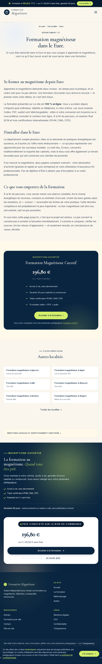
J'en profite (85, 3)
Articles (7, 615)
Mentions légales (61, 615)
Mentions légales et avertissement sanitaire (33, 433)
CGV (56, 619)
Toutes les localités (50, 409)
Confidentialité (60, 624)
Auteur (57, 601)
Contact (7, 624)
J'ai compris (87, 654)
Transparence (60, 628)
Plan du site (9, 628)
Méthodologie (60, 596)
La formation (59, 592)
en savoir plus (53, 558)
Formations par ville (12, 619)
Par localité (52, 26)
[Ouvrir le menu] (95, 12)
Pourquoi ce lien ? (70, 323)
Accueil (42, 26)
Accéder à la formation (51, 315)
